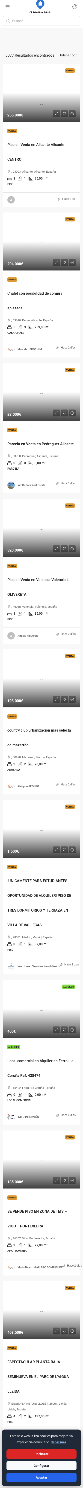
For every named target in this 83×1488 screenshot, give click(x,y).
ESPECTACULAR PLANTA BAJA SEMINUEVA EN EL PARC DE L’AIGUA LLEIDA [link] (38, 1377)
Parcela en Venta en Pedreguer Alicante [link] (40, 444)
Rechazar (41, 1454)
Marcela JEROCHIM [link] (30, 349)
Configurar (41, 1466)
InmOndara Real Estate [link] (31, 485)
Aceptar (41, 1477)
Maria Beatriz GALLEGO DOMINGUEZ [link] (40, 1267)
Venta (12, 131)
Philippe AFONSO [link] (28, 786)
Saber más (58, 1442)
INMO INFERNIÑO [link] (28, 1117)
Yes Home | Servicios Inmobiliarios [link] (39, 966)
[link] (41, 93)
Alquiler (13, 1047)
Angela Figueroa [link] (28, 635)
